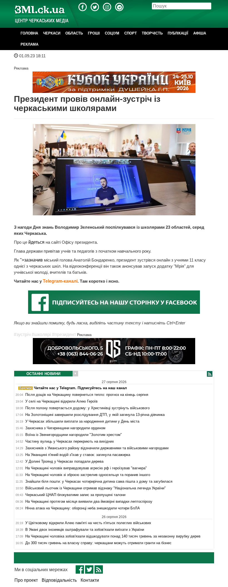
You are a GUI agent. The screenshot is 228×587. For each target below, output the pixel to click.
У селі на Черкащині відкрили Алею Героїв (61, 401)
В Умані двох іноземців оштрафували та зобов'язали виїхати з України (84, 530)
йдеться (37, 242)
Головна (29, 33)
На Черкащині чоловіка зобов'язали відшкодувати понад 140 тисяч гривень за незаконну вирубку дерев (112, 536)
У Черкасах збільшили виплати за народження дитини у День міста (82, 421)
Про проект (26, 580)
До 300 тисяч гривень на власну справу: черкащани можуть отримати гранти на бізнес (98, 543)
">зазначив (32, 260)
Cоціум (112, 33)
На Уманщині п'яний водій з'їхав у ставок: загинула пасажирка (77, 455)
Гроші (94, 33)
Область (74, 33)
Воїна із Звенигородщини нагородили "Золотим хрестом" (73, 435)
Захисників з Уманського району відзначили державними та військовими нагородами (96, 448)
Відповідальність (59, 580)
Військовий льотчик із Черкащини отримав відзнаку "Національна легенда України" (95, 488)
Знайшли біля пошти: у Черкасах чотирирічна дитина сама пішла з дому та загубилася (98, 482)
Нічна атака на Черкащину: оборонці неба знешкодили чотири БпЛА (82, 508)
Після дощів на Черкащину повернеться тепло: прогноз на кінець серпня (86, 395)
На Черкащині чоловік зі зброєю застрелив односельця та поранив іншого (87, 475)
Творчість (152, 33)
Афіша (199, 33)
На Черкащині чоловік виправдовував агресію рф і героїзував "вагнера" (86, 468)
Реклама (29, 44)
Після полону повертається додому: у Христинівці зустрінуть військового (87, 408)
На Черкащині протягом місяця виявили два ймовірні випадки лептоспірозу (88, 502)
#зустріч (22, 334)
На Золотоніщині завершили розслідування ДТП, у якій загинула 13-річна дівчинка (95, 415)
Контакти (90, 580)
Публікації (178, 33)
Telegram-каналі (60, 281)
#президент (64, 334)
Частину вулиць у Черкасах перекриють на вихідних (69, 441)
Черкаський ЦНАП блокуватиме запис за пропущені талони (75, 495)
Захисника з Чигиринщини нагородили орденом (65, 428)
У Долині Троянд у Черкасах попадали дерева (64, 461)
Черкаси (51, 33)
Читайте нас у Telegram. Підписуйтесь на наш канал (80, 388)
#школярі (41, 334)
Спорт (130, 33)
